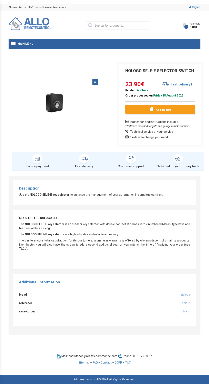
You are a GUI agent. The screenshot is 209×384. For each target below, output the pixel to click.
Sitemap (84, 362)
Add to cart (163, 109)
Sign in (196, 7)
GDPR (118, 362)
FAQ (95, 362)
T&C (128, 362)
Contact (106, 362)
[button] (95, 82)
